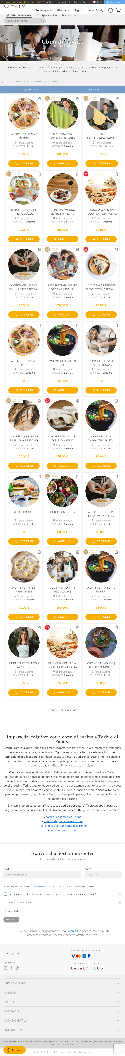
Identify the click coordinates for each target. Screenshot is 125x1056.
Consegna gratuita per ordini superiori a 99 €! (21, 2)
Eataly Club (74, 931)
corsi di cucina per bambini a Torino (64, 826)
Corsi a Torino (52, 81)
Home (7, 81)
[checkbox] (5, 894)
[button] (110, 10)
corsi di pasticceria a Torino (63, 817)
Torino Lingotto (36, 81)
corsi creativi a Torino (63, 830)
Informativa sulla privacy (42, 886)
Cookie (61, 886)
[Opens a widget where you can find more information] (14, 1050)
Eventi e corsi (20, 81)
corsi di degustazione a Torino (63, 821)
